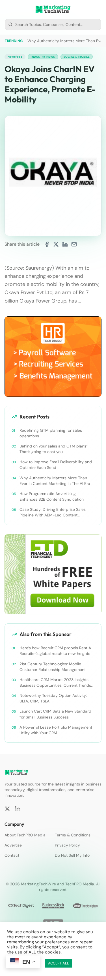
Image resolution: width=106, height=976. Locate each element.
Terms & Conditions (72, 835)
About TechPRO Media (25, 835)
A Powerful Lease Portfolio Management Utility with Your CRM (56, 730)
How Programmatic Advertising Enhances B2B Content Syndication (52, 496)
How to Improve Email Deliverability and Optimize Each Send (56, 464)
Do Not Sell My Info (72, 855)
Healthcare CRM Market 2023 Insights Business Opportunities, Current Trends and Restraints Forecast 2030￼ (55, 682)
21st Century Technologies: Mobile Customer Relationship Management (53, 666)
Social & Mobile (77, 57)
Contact (12, 855)
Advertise (13, 845)
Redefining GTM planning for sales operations (51, 433)
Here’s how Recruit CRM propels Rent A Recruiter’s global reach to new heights (55, 650)
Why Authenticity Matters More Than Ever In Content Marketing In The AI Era (55, 480)
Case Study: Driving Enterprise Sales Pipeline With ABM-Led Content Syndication (53, 512)
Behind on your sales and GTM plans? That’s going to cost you (54, 449)
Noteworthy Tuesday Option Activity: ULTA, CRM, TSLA (53, 698)
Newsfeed (15, 57)
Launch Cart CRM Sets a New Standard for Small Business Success (55, 714)
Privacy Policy (67, 845)
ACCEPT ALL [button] (58, 963)
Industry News (43, 57)
